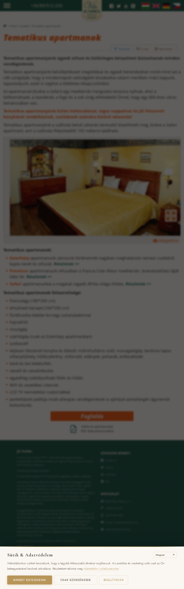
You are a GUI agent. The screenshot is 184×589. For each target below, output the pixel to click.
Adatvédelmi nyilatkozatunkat (100, 569)
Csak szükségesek (75, 580)
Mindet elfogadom (29, 580)
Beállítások (114, 580)
